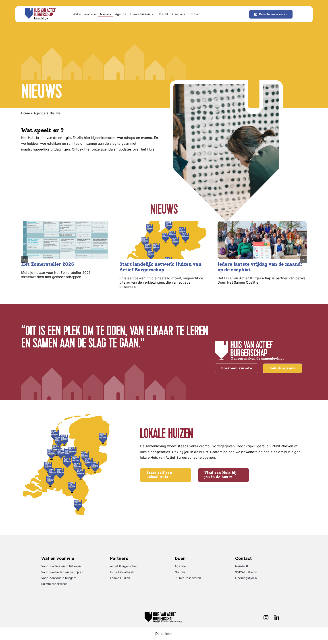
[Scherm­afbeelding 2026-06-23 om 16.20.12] (65, 222)
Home (25, 113)
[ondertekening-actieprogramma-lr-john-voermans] (262, 222)
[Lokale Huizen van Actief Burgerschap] (164, 222)
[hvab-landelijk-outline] (40, 10)
